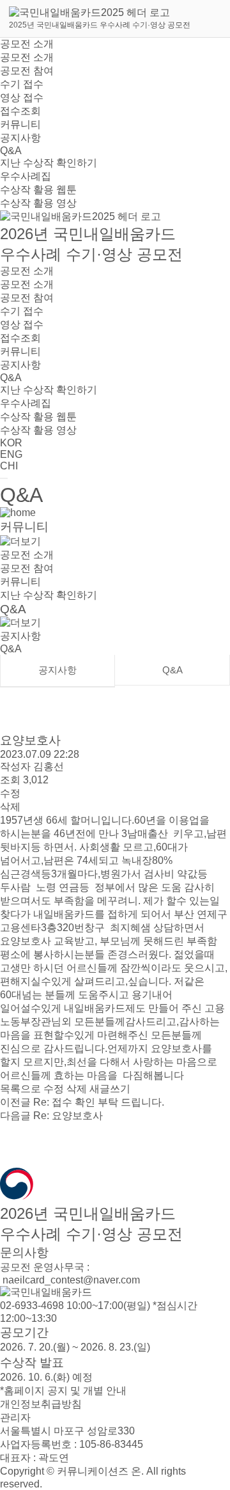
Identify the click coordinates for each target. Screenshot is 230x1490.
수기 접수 (21, 84)
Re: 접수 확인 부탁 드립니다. (82, 1102)
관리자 (15, 1417)
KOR (11, 442)
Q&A (11, 150)
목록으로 (20, 1088)
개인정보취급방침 (41, 1404)
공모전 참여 (27, 70)
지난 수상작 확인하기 (48, 162)
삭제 (10, 806)
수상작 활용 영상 (38, 203)
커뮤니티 (20, 124)
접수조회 (20, 111)
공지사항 (20, 137)
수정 (10, 793)
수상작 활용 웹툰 (38, 189)
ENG (11, 454)
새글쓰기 (109, 1088)
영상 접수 (21, 97)
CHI (9, 465)
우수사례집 (25, 176)
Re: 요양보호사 (51, 1115)
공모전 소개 (27, 43)
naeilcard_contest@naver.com (70, 1279)
